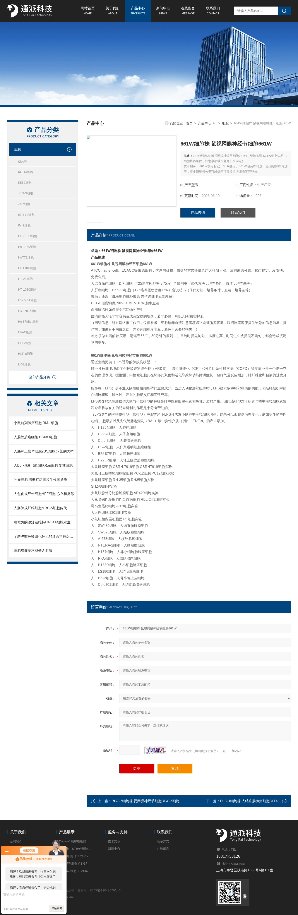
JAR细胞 (24, 204)
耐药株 (22, 161)
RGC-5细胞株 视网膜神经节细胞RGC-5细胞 (145, 801)
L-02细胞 (24, 364)
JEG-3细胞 (25, 193)
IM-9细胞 (24, 225)
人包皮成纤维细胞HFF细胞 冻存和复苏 (44, 494)
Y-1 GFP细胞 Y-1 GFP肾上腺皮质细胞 (75, 863)
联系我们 (213, 10)
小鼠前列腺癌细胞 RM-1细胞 (36, 423)
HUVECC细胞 (27, 236)
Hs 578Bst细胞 (28, 321)
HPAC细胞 (25, 332)
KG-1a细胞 (25, 172)
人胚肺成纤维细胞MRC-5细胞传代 (40, 508)
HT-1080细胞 (27, 289)
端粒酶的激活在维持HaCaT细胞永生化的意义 (45, 522)
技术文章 (114, 841)
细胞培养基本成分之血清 (33, 550)
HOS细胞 (24, 343)
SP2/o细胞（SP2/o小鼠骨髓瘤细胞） (75, 856)
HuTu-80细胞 (27, 246)
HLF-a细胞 (25, 353)
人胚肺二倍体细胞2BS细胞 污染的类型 (44, 451)
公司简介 (16, 841)
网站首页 (88, 10)
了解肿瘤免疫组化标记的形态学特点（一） (45, 536)
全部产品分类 (39, 377)
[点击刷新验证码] (155, 750)
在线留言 (188, 10)
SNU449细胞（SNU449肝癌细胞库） (75, 871)
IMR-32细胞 (26, 214)
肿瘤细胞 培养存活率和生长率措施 (40, 479)
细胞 (17, 149)
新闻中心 (163, 10)
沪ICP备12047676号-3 (105, 890)
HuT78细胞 (26, 257)
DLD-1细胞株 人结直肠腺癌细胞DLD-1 (250, 801)
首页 (189, 123)
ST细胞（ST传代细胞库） (75, 848)
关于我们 (113, 10)
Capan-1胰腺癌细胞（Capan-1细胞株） (75, 841)
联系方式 (163, 841)
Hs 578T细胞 (27, 311)
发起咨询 (56, 908)
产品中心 (137, 10)
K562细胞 (24, 182)
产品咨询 (198, 212)
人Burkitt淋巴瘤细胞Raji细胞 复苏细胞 (43, 465)
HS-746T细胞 (27, 300)
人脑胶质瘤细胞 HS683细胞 (35, 437)
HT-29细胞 (25, 279)
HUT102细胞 (27, 268)
